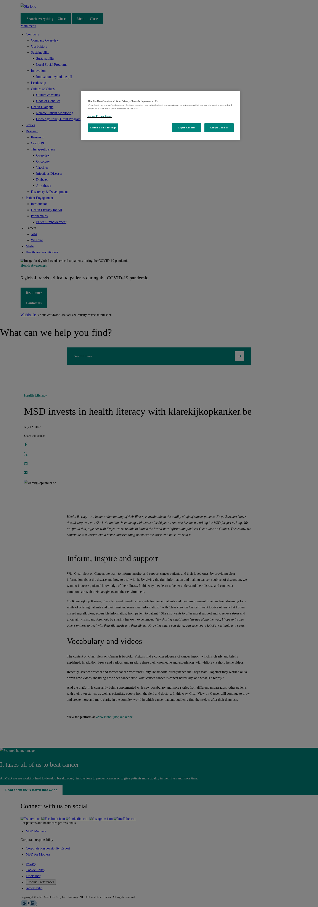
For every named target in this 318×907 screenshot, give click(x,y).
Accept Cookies (219, 127)
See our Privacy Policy (99, 116)
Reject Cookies (186, 127)
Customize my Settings (103, 127)
